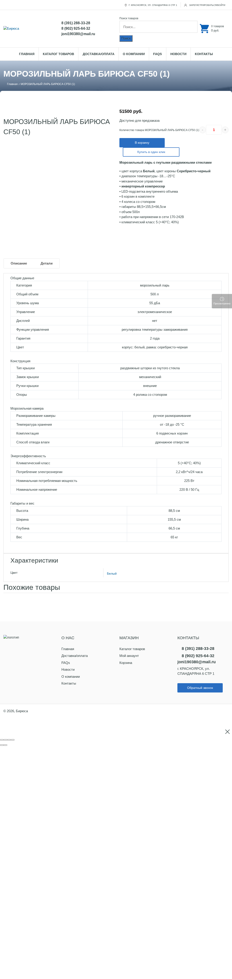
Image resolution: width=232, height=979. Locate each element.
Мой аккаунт (129, 656)
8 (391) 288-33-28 (75, 23)
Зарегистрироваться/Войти (206, 5)
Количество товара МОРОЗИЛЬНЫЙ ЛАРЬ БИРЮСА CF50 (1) (159, 130)
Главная (26, 54)
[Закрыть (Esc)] (2, 740)
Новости (178, 54)
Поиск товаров (128, 18)
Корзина (125, 663)
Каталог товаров (58, 54)
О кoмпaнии (134, 54)
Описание (19, 263)
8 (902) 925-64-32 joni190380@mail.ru (78, 31)
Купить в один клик (151, 152)
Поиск (126, 38)
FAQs (157, 54)
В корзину (142, 142)
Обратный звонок (200, 688)
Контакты (204, 54)
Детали (47, 263)
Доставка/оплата (98, 54)
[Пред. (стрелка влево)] (2, 745)
